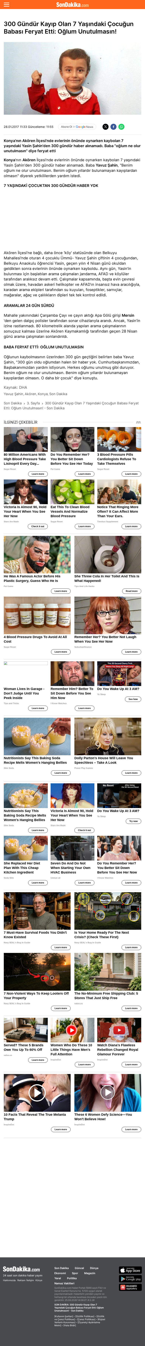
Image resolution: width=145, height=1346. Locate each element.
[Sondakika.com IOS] (130, 1270)
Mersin (128, 315)
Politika (72, 1278)
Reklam (21, 1280)
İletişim (30, 1280)
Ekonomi (60, 1273)
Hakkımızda (9, 1280)
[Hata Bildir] (69, 1325)
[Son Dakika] (72, 4)
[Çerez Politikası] (86, 1319)
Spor (75, 1273)
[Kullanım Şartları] (63, 1316)
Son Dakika (61, 1268)
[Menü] (6, 4)
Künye (38, 1280)
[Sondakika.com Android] (130, 1278)
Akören (28, 160)
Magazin (89, 1273)
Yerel (57, 1278)
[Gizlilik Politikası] (84, 1316)
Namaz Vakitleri (64, 1283)
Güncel (79, 1268)
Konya (9, 160)
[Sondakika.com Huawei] (130, 1287)
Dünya (94, 1268)
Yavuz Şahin (107, 165)
